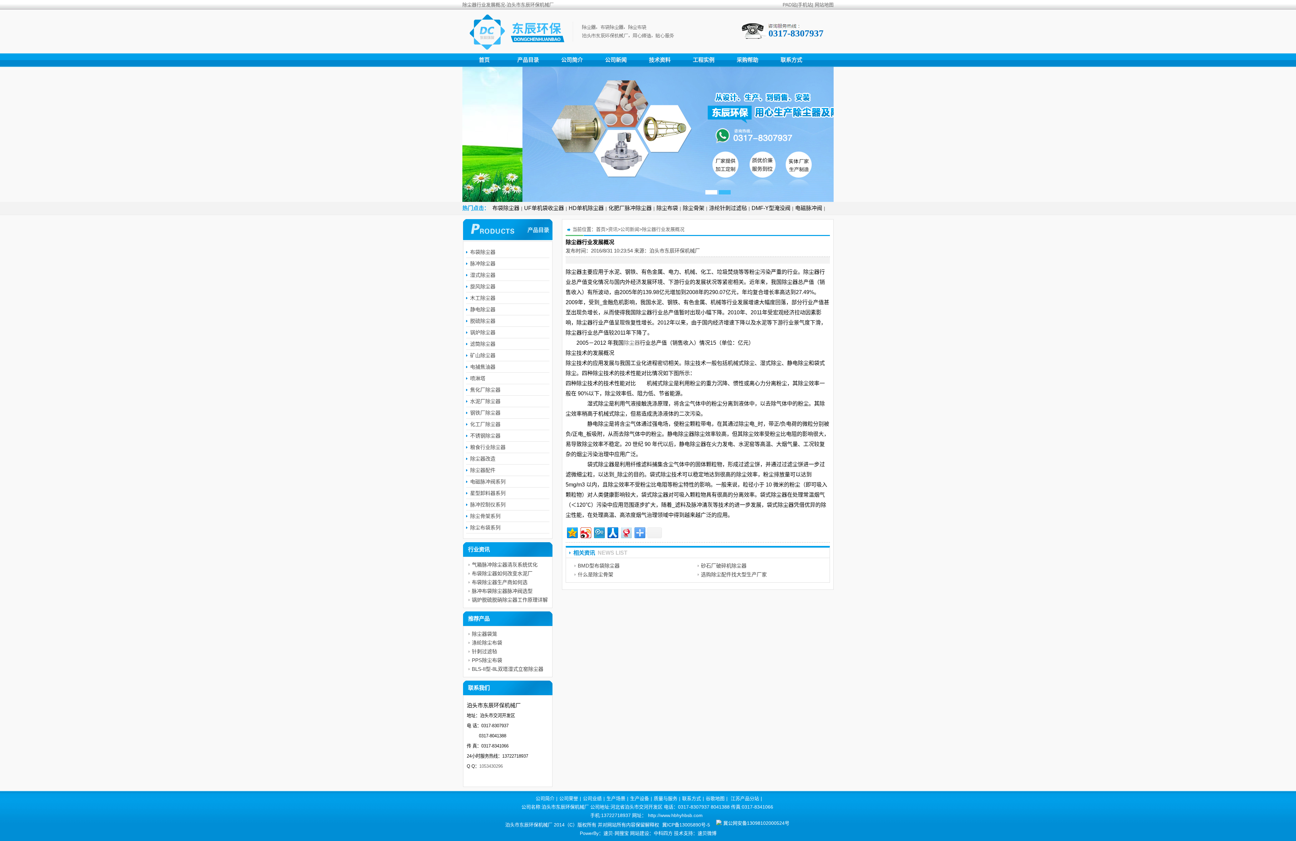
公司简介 (572, 60)
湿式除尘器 (482, 275)
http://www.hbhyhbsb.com (675, 815)
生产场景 (615, 798)
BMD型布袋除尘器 (599, 566)
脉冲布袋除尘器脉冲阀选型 (502, 591)
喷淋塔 (477, 378)
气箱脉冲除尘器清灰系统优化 (505, 565)
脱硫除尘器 (482, 321)
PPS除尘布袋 (487, 660)
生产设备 (639, 798)
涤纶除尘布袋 (487, 643)
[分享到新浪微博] (585, 532)
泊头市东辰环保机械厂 (674, 251)
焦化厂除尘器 (485, 390)
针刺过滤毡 (484, 651)
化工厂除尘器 (485, 424)
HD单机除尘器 (586, 208)
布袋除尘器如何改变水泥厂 (502, 573)
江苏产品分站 (745, 798)
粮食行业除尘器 (488, 447)
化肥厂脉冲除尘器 (630, 208)
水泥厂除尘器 (485, 401)
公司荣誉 (568, 798)
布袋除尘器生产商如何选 (500, 582)
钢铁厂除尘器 (485, 413)
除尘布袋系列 (485, 527)
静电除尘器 (482, 309)
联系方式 (791, 60)
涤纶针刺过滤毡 (728, 208)
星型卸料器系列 (488, 493)
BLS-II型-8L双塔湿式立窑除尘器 (507, 669)
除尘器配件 (482, 470)
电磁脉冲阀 (808, 208)
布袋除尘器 (505, 208)
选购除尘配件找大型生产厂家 (734, 574)
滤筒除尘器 (482, 344)
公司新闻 (616, 60)
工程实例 (703, 60)
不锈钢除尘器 (485, 436)
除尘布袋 (667, 208)
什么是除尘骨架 (595, 574)
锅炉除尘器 (482, 332)
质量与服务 (665, 798)
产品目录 (528, 60)
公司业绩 (592, 798)
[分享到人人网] (612, 532)
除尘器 (632, 343)
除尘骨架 (693, 208)
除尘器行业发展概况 (663, 229)
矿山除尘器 (482, 355)
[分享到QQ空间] (572, 532)
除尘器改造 (482, 459)
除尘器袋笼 (484, 634)
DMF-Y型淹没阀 (771, 208)
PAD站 (789, 4)
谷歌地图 (715, 798)
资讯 (613, 229)
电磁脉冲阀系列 (488, 481)
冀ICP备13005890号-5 (686, 824)
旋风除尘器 (482, 286)
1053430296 (491, 766)
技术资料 (660, 60)
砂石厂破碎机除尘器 (724, 566)
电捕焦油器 (482, 367)
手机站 (805, 4)
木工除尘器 (482, 298)
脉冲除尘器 (482, 263)
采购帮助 (747, 60)
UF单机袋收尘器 (544, 208)
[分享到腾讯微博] (599, 532)
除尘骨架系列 (485, 516)
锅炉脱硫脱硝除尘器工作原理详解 (510, 600)
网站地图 (824, 4)
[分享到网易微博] (626, 532)
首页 (484, 60)
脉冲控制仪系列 (488, 504)
